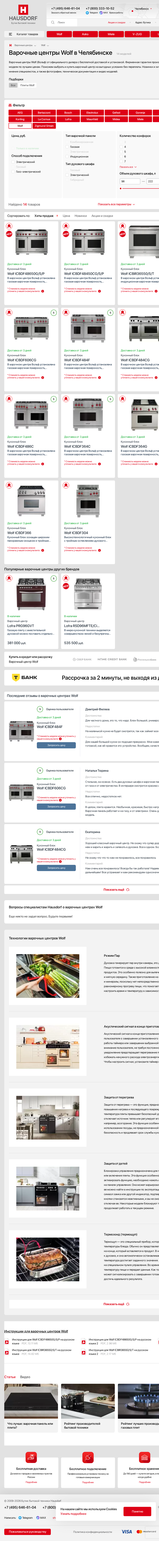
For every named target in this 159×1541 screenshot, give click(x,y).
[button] (16, 240)
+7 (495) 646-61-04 (65, 8)
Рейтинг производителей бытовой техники (88, 1408)
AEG (20, 112)
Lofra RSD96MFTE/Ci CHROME (80, 623)
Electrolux (92, 112)
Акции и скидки (116, 22)
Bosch (68, 112)
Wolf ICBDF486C (20, 444)
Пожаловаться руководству (27, 1531)
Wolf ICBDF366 (19, 530)
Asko (85, 34)
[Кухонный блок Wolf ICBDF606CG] (31, 327)
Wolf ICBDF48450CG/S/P (84, 271)
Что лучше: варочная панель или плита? (31, 1408)
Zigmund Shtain (44, 125)
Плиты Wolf (27, 85)
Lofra (68, 119)
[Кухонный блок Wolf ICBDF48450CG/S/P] (88, 240)
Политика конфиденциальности (92, 1531)
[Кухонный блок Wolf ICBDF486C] (31, 413)
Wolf (59, 34)
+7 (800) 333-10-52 (100, 8)
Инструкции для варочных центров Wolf (36, 1331)
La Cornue (44, 119)
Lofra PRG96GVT (20, 623)
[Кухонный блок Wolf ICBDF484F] (88, 327)
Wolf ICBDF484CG (51, 847)
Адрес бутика (143, 22)
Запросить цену (19, 298)
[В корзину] (51, 642)
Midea (116, 119)
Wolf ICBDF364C (77, 444)
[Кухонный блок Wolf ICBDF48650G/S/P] (31, 240)
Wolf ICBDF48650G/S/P (26, 271)
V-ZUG (137, 34)
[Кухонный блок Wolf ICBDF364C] (88, 413)
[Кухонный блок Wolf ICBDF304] (88, 499)
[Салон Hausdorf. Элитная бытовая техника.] (10, 45)
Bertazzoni (44, 112)
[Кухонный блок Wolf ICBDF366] (31, 499)
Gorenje (140, 112)
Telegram (94, 12)
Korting (20, 119)
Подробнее (31, 1482)
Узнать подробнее (73, 1514)
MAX (105, 12)
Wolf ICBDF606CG (21, 358)
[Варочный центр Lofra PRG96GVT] (31, 592)
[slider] (121, 188)
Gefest (116, 112)
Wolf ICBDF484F (77, 358)
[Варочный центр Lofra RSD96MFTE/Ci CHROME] (88, 592)
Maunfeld (92, 119)
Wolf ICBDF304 (76, 530)
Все (13, 85)
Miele (111, 34)
